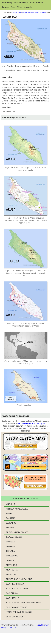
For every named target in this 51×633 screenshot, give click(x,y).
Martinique (11, 565)
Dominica (10, 546)
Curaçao (10, 542)
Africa (19, 7)
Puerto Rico (12, 574)
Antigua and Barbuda (17, 509)
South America (36, 2)
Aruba (9, 513)
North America (21, 2)
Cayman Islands (14, 537)
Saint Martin (12, 598)
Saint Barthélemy (15, 584)
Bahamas (10, 518)
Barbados (11, 523)
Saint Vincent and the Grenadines (23, 602)
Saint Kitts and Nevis (17, 588)
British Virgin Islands (17, 532)
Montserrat (12, 570)
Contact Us (11, 627)
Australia (28, 7)
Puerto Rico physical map (19, 579)
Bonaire (10, 527)
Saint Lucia (12, 593)
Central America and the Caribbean (34, 12)
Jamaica (10, 560)
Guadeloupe (12, 556)
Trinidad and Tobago (16, 607)
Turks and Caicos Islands (19, 612)
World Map (7, 2)
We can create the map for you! (31, 423)
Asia (13, 7)
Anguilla (10, 504)
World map (17, 12)
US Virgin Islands (14, 617)
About (39, 625)
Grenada (10, 551)
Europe (5, 7)
